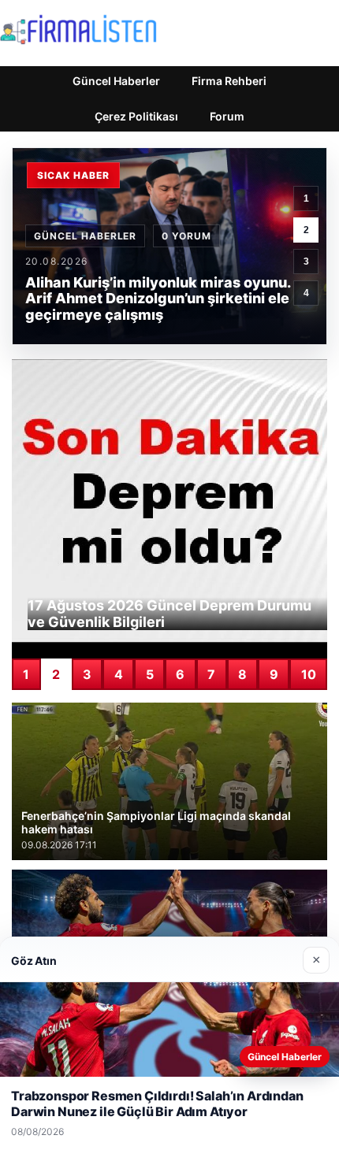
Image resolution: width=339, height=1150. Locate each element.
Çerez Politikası (136, 116)
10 (308, 674)
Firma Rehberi (229, 80)
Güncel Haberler (116, 80)
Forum (227, 116)
